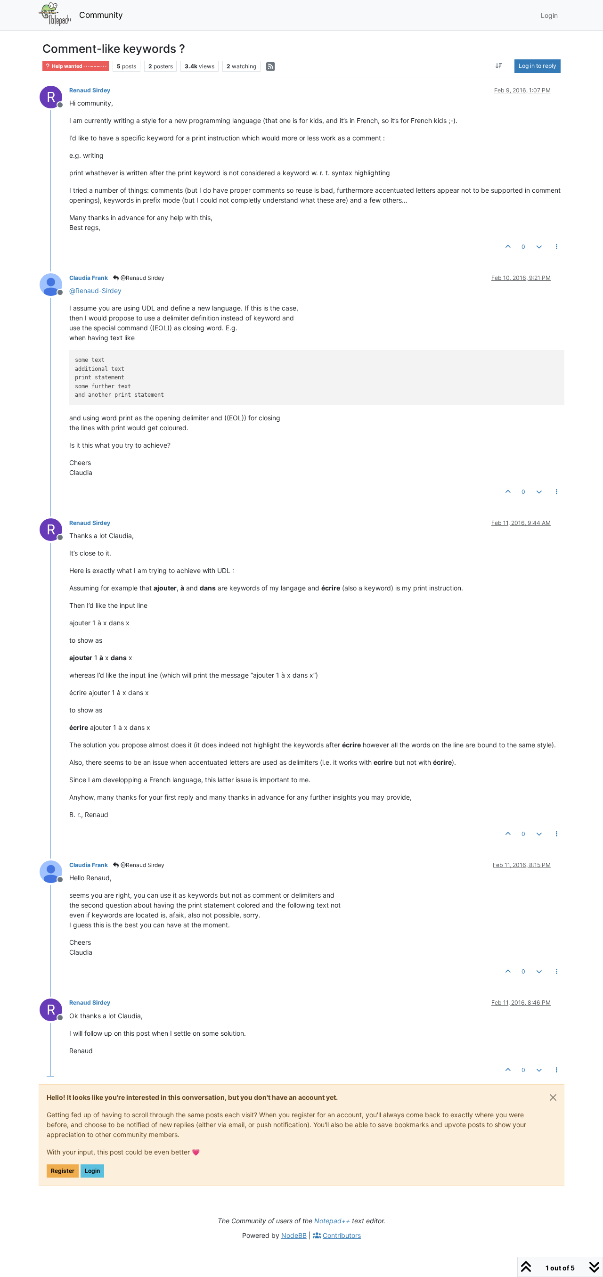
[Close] (553, 1097)
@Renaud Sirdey (141, 277)
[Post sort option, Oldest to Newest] (499, 66)
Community (101, 15)
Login (92, 1170)
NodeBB (294, 1235)
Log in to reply (537, 65)
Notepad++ (332, 1221)
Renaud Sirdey (89, 90)
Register (62, 1170)
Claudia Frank (88, 277)
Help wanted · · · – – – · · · (78, 66)
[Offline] (54, 284)
